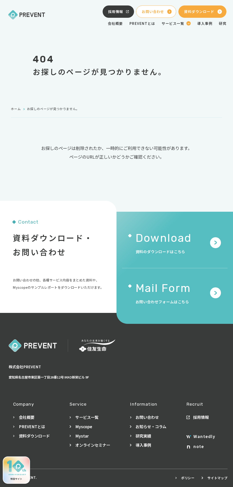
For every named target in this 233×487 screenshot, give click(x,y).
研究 (222, 23)
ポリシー (188, 477)
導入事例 (204, 23)
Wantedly (204, 436)
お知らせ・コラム (151, 426)
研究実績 (143, 436)
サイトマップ (217, 477)
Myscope (83, 426)
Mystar (82, 436)
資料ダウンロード (199, 11)
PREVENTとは (142, 23)
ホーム (16, 108)
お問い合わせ (153, 11)
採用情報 (115, 11)
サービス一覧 (87, 417)
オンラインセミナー (92, 445)
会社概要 (115, 23)
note (198, 446)
